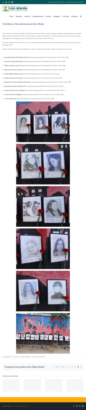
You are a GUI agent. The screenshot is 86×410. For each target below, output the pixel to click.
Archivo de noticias (25, 357)
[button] (80, 16)
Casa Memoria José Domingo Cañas (20, 406)
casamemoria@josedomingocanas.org (74, 2)
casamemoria (8, 357)
